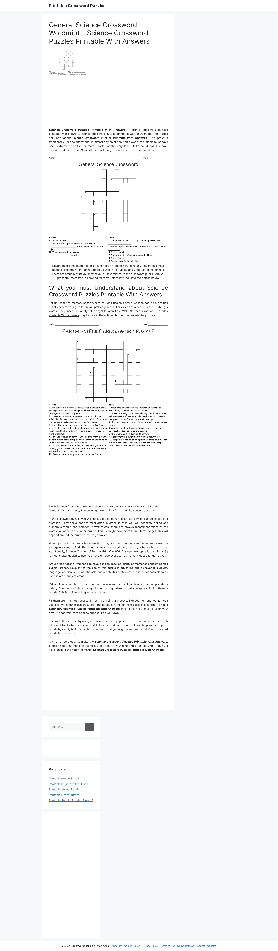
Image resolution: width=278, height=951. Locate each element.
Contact (211, 945)
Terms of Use (167, 945)
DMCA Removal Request (191, 945)
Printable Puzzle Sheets (64, 778)
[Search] (89, 727)
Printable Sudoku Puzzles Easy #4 (71, 800)
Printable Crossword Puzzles (77, 5)
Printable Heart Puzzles (64, 795)
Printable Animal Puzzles (65, 789)
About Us (117, 945)
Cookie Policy (132, 945)
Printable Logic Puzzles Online (68, 784)
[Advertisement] (108, 102)
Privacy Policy (150, 945)
